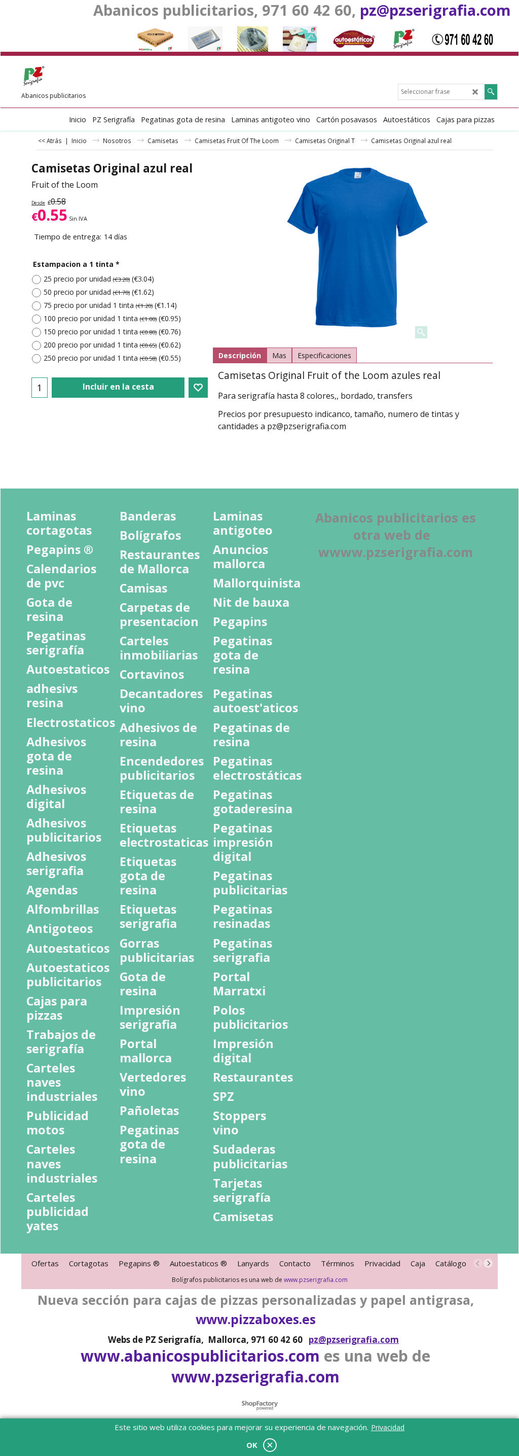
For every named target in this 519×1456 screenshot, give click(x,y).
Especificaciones (324, 355)
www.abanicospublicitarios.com (200, 1355)
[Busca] (491, 91)
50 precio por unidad (99, 292)
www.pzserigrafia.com (316, 1279)
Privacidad (387, 1427)
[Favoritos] (198, 387)
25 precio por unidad (99, 279)
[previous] (478, 1263)
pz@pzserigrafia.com (435, 10)
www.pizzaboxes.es (256, 1319)
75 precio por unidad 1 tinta (110, 305)
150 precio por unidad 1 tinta (112, 331)
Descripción (239, 355)
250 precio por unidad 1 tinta (112, 358)
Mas (279, 355)
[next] (488, 1263)
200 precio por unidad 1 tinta (112, 345)
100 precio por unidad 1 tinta (112, 318)
